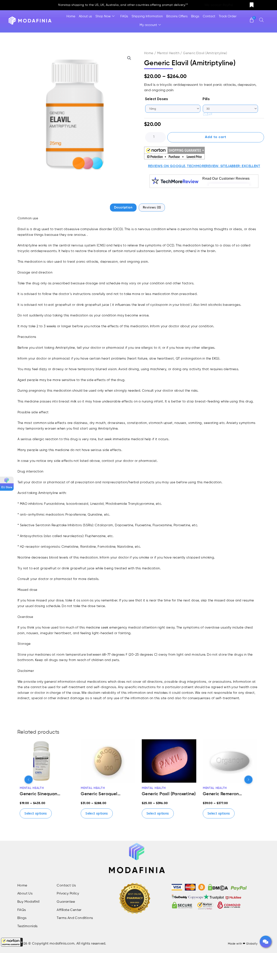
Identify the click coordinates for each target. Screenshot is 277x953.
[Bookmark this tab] (252, 5)
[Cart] (251, 18)
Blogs (195, 16)
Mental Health (168, 53)
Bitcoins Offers (177, 16)
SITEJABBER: (230, 166)
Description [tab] (123, 207)
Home (70, 16)
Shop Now (103, 16)
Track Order (228, 16)
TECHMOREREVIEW (202, 166)
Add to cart (215, 137)
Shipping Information (147, 16)
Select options (35, 813)
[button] (12, 942)
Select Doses (156, 99)
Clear (207, 114)
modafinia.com (62, 943)
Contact (209, 16)
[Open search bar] (261, 20)
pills (206, 99)
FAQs (124, 16)
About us (85, 16)
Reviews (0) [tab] (152, 207)
